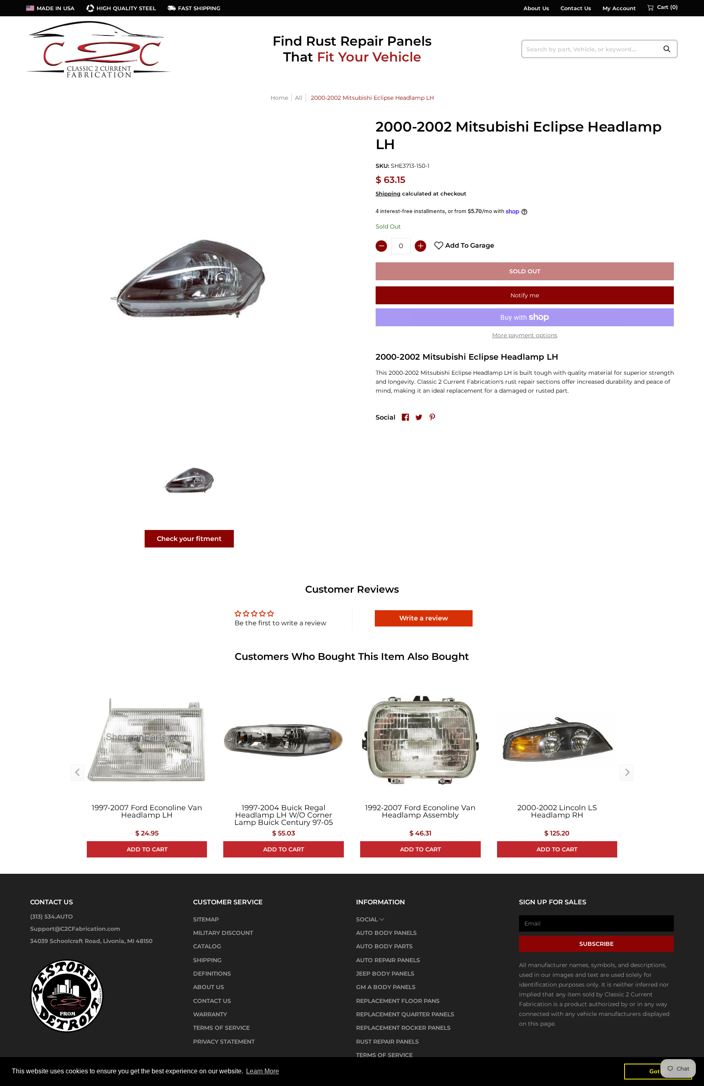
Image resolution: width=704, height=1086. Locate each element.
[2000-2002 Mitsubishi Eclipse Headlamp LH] (189, 479)
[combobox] (599, 49)
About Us (536, 8)
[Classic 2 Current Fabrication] (99, 48)
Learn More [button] (262, 1071)
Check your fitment (189, 539)
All (298, 97)
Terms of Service (221, 1027)
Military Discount (223, 933)
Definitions (212, 973)
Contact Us (576, 8)
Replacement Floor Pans (398, 1001)
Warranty (210, 1014)
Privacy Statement (224, 1041)
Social (367, 919)
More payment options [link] (524, 335)
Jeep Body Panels (385, 973)
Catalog (207, 946)
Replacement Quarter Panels (405, 1014)
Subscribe (596, 944)
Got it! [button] (658, 1071)
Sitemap (206, 919)
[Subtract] (381, 246)
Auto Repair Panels (388, 960)
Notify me (524, 295)
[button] (662, 7)
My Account (619, 8)
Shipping (388, 194)
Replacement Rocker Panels (403, 1027)
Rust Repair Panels (387, 1041)
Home (279, 97)
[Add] (420, 246)
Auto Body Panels (386, 933)
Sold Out (524, 271)
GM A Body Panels (386, 987)
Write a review (423, 618)
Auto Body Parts (384, 946)
